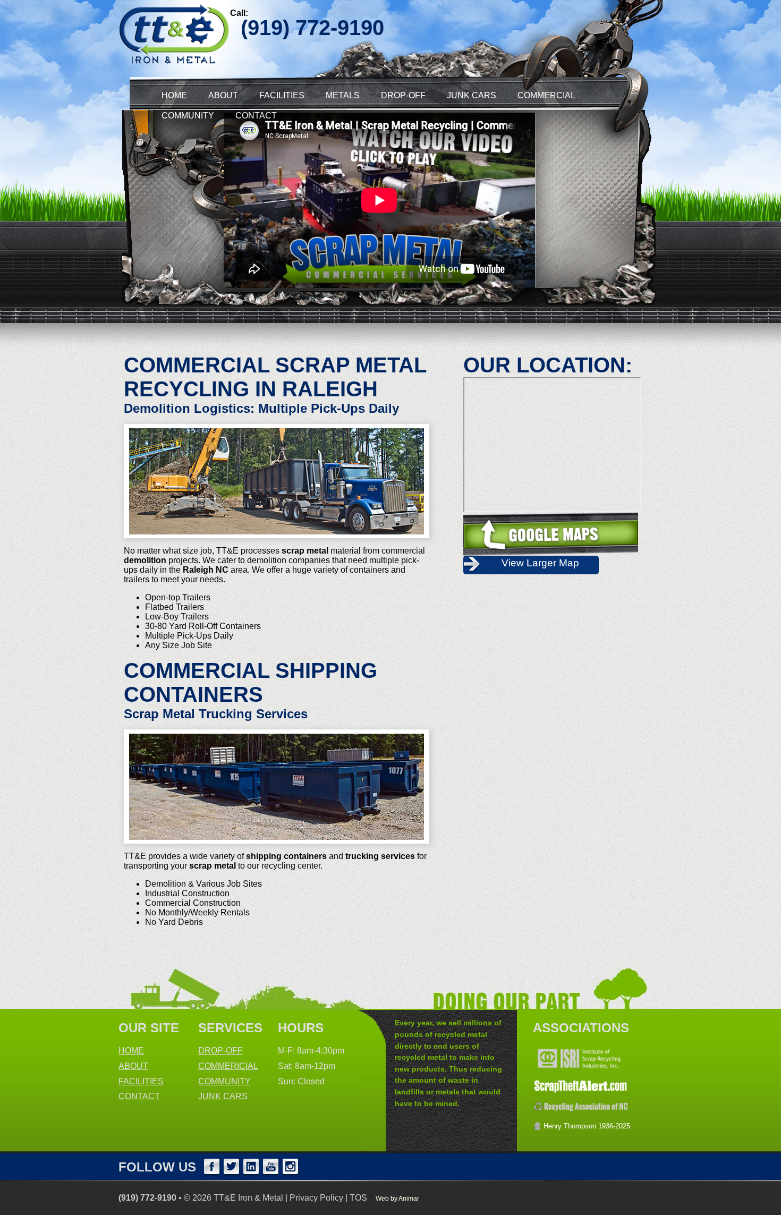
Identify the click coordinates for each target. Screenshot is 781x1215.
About (223, 95)
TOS (358, 1197)
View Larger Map (540, 562)
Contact (256, 115)
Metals (343, 95)
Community (188, 115)
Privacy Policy (316, 1197)
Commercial (546, 95)
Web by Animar (397, 1198)
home (131, 1050)
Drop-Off (403, 95)
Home (174, 95)
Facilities (281, 95)
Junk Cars (471, 95)
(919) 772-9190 (147, 1197)
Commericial (228, 1065)
